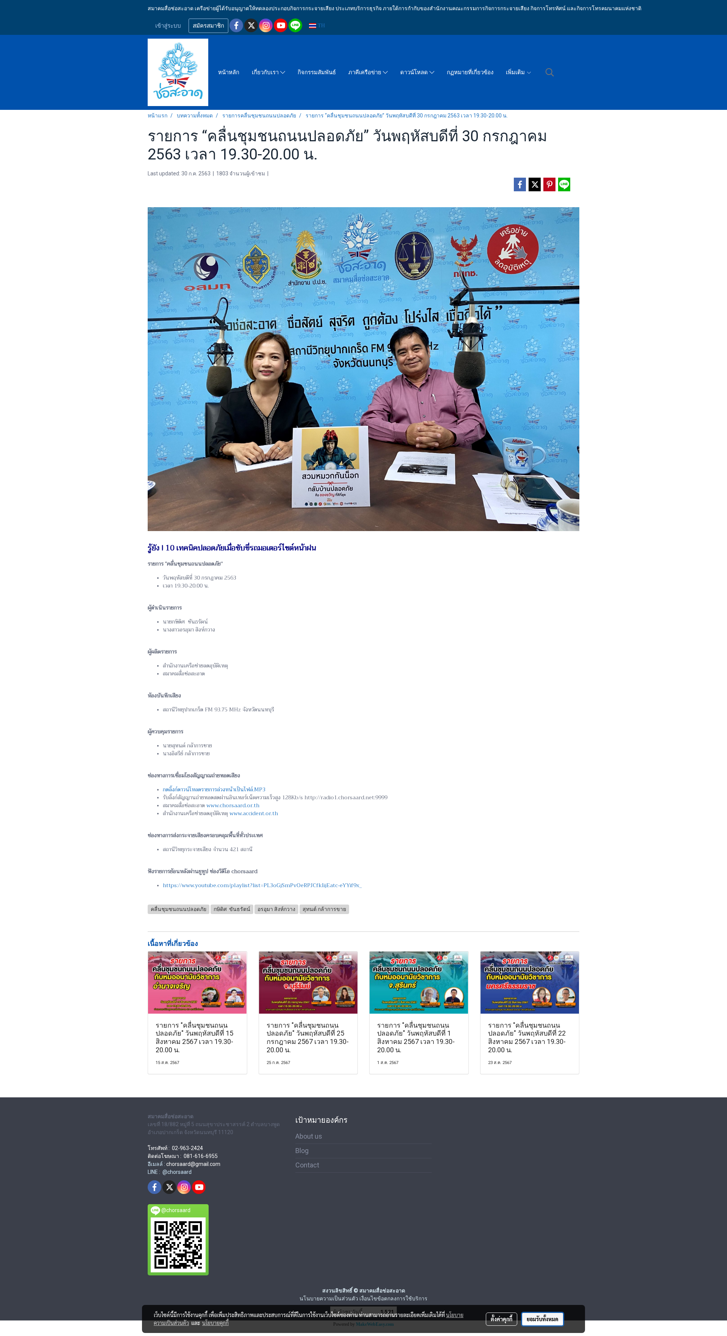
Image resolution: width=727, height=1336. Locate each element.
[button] (549, 72)
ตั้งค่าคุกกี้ (501, 1319)
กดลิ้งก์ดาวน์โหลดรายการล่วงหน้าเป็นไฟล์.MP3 (214, 789)
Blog (302, 1151)
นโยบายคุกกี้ (215, 1322)
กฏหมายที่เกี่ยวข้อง (470, 72)
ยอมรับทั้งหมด (543, 1319)
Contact (307, 1165)
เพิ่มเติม (516, 72)
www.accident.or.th (253, 813)
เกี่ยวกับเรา (266, 72)
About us (308, 1136)
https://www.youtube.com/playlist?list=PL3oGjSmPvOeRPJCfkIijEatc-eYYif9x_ (262, 885)
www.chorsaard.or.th (232, 805)
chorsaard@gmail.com (193, 1164)
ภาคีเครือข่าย (365, 72)
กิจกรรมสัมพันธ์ (317, 72)
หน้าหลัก (228, 72)
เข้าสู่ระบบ (168, 25)
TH (320, 25)
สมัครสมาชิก (208, 25)
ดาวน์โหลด (414, 72)
